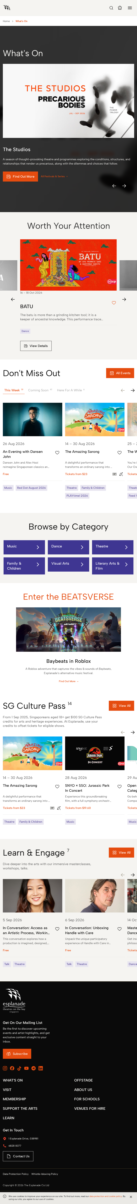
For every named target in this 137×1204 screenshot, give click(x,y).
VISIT (7, 1090)
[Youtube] (26, 1068)
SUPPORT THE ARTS (20, 1108)
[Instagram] (5, 1068)
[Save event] (57, 452)
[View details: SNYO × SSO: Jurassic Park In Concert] (95, 780)
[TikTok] (19, 1068)
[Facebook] (12, 1068)
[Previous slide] (13, 299)
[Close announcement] (131, 1197)
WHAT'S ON (13, 1080)
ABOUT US (83, 1090)
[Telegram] (33, 1068)
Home (6, 21)
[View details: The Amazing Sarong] (95, 451)
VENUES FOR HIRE (89, 1108)
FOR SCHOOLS (87, 1099)
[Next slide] (124, 299)
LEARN (8, 1118)
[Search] (111, 7)
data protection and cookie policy (105, 1196)
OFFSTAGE (83, 1080)
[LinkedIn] (41, 1068)
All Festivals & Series (53, 176)
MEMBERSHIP (14, 1099)
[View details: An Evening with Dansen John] (32, 447)
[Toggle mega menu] (130, 8)
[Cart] (119, 7)
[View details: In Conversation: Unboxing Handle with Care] (95, 923)
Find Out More (67, 681)
